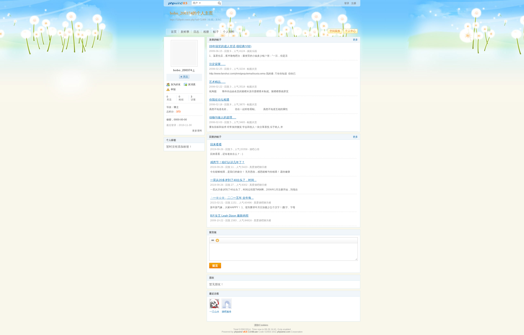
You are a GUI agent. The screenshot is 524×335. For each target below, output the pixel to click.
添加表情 (217, 240)
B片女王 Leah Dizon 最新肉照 (229, 215)
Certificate (253, 332)
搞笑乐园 (252, 51)
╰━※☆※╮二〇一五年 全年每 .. (232, 197)
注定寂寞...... (217, 64)
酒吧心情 (254, 149)
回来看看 (216, 144)
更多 (355, 39)
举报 (173, 89)
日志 (196, 31)
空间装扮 (335, 31)
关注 (185, 76)
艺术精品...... (217, 81)
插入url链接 (212, 240)
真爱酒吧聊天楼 (258, 167)
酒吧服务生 (227, 313)
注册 (353, 3)
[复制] (218, 19)
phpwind (238, 332)
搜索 (219, 3)
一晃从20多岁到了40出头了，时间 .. (233, 180)
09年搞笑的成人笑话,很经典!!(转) (230, 46)
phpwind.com (283, 332)
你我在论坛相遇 (219, 99)
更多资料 (197, 130)
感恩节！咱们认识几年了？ (227, 162)
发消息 (191, 84)
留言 (215, 265)
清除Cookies (261, 325)
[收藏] (211, 19)
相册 (206, 31)
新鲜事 (185, 31)
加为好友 (176, 84)
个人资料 (228, 31)
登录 (346, 3)
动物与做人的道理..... (222, 117)
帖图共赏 (252, 68)
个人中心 (350, 31)
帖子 (216, 31)
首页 (174, 31)
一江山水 (214, 311)
